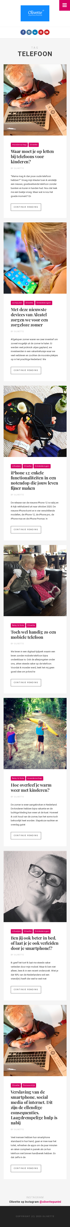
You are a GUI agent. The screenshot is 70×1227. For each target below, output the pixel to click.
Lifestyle (16, 466)
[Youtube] (47, 32)
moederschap (19, 145)
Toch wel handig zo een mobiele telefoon (33, 634)
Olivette (34, 145)
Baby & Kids (18, 625)
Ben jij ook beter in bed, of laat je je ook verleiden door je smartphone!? (35, 943)
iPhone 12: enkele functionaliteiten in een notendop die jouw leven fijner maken (34, 480)
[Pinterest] (41, 32)
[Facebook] (23, 32)
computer (17, 303)
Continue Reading (26, 207)
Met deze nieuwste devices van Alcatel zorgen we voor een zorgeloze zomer (29, 317)
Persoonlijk (29, 1085)
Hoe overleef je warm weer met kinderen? (31, 787)
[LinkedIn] (35, 32)
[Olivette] (35, 13)
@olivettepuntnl (50, 1201)
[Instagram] (29, 32)
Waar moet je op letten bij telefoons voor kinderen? (32, 156)
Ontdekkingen (43, 303)
